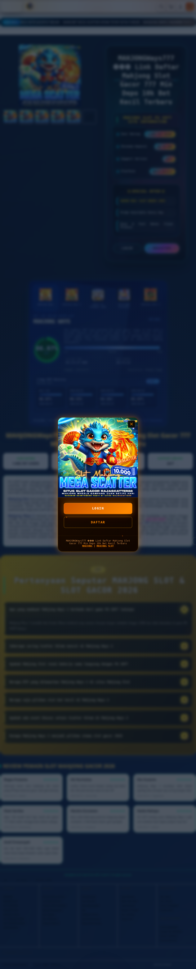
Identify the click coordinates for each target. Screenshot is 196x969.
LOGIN (98, 508)
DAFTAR (98, 522)
